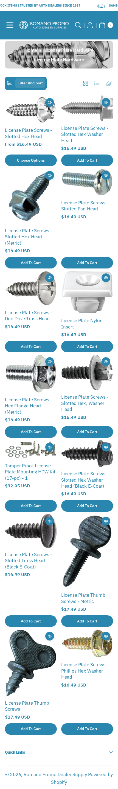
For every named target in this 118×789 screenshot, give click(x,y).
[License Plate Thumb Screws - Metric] (87, 551)
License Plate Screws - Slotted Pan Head (84, 206)
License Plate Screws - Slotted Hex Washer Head (84, 134)
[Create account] (90, 25)
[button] (10, 25)
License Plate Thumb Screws (27, 706)
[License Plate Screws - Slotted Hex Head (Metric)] (31, 196)
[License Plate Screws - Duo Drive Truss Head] (31, 288)
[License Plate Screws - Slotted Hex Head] (31, 109)
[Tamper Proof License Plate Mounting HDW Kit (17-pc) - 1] (31, 449)
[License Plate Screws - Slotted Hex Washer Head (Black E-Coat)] (87, 453)
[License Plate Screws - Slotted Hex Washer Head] (87, 108)
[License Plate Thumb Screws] (31, 662)
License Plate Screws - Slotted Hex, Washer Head (84, 403)
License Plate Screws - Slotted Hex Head (28, 133)
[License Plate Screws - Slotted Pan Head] (87, 182)
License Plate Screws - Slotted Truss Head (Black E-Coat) (28, 560)
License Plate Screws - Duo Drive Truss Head (28, 316)
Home (30, 50)
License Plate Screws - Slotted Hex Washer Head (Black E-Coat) (84, 480)
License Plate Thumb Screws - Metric (83, 598)
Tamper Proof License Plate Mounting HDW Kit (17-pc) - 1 (30, 472)
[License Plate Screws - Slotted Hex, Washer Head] (87, 372)
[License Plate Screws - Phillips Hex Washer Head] (87, 643)
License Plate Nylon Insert (82, 324)
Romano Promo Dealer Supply (55, 774)
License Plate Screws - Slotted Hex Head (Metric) (28, 237)
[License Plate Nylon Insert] (87, 292)
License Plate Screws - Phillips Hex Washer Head (84, 671)
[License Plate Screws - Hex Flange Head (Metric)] (31, 374)
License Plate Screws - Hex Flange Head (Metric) (28, 406)
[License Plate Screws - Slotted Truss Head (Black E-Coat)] (31, 531)
